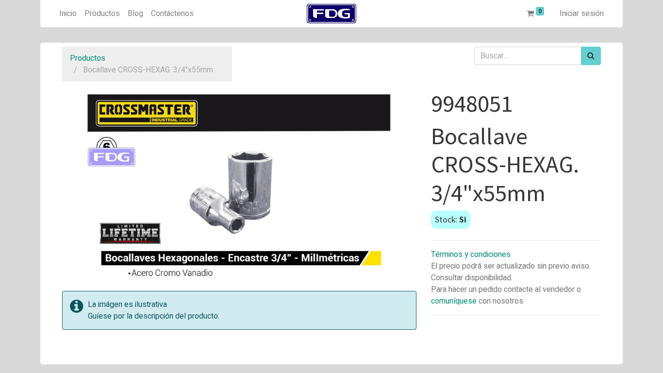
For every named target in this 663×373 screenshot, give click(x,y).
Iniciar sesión (582, 13)
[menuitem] (68, 13)
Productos (87, 58)
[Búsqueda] (591, 56)
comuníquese (454, 301)
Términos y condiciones (471, 254)
